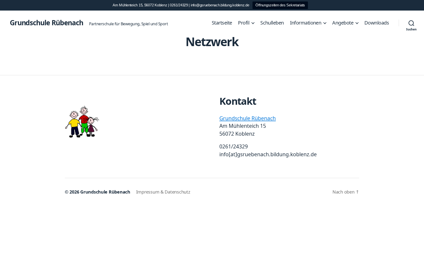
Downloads (376, 23)
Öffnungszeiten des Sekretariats (280, 5)
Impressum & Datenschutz (163, 192)
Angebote (342, 23)
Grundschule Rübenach (46, 22)
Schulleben (272, 23)
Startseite (222, 23)
